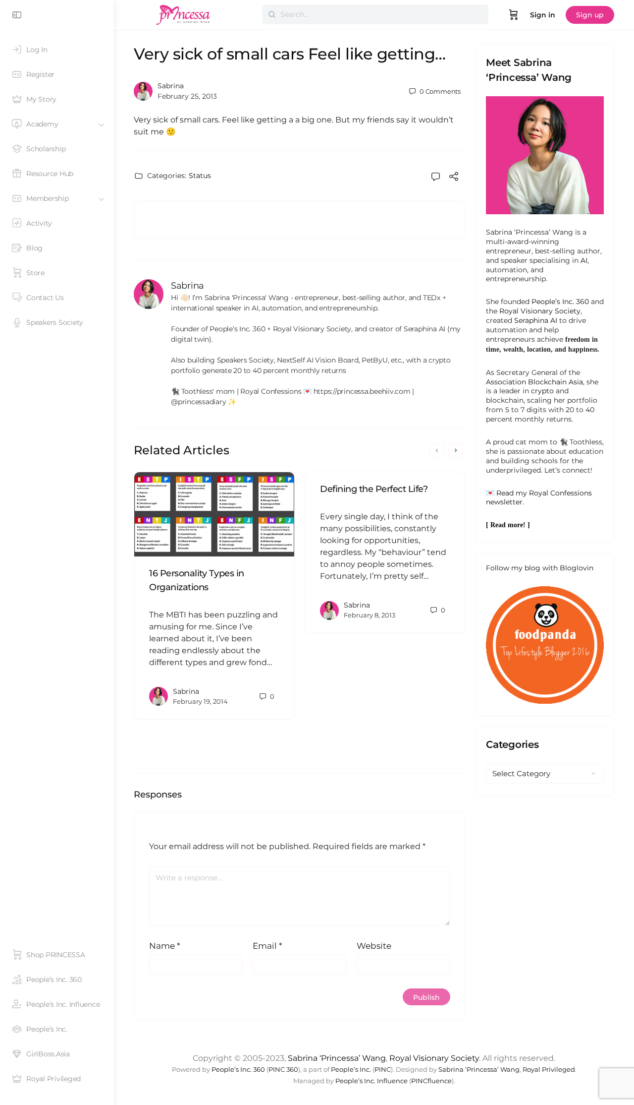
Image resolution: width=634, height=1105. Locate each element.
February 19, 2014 (200, 701)
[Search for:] (375, 14)
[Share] (454, 178)
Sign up (590, 14)
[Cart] (513, 15)
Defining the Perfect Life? (374, 489)
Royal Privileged (549, 1069)
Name (164, 946)
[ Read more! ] (508, 525)
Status (200, 175)
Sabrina (171, 85)
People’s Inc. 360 (560, 301)
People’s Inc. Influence (371, 1081)
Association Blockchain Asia (534, 381)
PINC (382, 1069)
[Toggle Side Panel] (17, 15)
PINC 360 (283, 1069)
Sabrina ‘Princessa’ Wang (337, 1058)
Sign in (542, 14)
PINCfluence (431, 1081)
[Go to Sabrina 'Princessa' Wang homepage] (183, 13)
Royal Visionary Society (540, 311)
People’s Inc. (351, 1069)
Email (267, 946)
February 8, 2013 (369, 615)
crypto (542, 390)
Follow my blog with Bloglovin (539, 567)
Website (374, 946)
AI (584, 260)
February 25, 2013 (187, 96)
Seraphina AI (535, 320)
